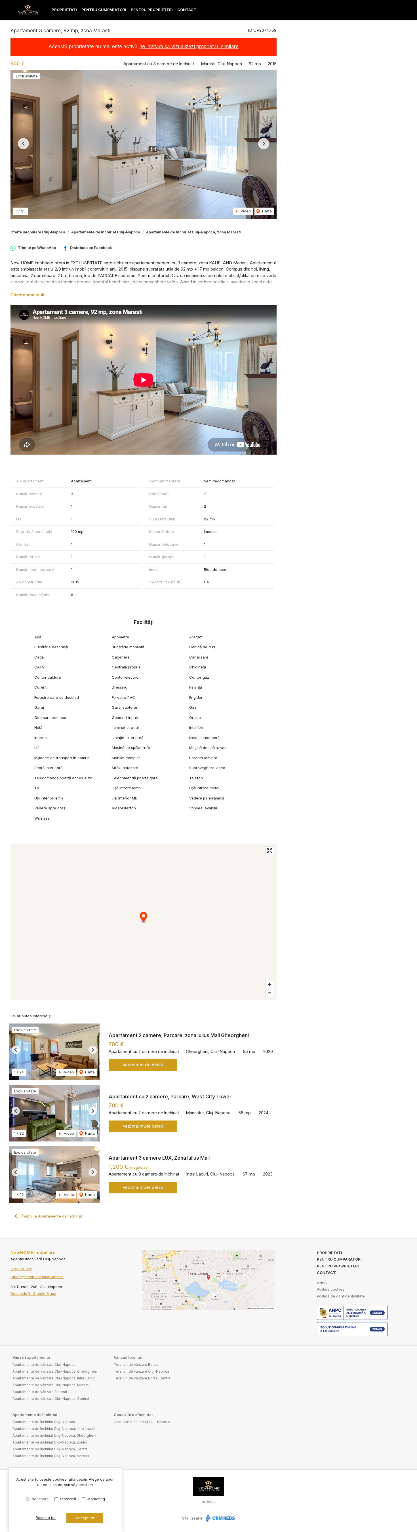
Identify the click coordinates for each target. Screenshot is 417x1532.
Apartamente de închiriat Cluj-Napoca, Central (50, 1449)
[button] (23, 143)
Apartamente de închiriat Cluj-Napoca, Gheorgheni (54, 1435)
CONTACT (186, 9)
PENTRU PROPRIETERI (152, 9)
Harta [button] (266, 211)
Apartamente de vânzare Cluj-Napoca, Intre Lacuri (53, 1378)
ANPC (322, 1282)
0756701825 (21, 1269)
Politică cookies (330, 1289)
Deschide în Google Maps (33, 1293)
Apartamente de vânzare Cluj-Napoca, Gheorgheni (54, 1371)
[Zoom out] (270, 993)
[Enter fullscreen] (270, 851)
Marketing (96, 1499)
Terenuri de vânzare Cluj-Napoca (141, 1371)
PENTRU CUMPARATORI (103, 9)
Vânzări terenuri (128, 1357)
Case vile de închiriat (133, 1414)
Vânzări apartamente (31, 1357)
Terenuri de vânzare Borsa (136, 1364)
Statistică (68, 1499)
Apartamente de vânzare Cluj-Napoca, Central (50, 1398)
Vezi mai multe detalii (143, 1064)
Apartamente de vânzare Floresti (39, 1392)
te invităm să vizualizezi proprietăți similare (189, 46)
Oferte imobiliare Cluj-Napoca (37, 232)
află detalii (78, 1479)
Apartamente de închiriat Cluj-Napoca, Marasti (50, 1456)
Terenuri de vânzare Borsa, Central (142, 1378)
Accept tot (85, 1518)
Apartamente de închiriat (34, 1414)
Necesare (40, 1499)
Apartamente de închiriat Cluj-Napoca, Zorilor (49, 1442)
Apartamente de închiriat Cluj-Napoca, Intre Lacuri (53, 1429)
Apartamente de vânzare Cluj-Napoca (43, 1364)
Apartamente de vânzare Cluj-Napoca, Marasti (50, 1385)
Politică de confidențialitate (341, 1296)
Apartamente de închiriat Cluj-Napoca (105, 232)
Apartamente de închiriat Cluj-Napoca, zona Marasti (193, 232)
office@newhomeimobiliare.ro (37, 1276)
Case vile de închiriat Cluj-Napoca (142, 1422)
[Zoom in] (270, 984)
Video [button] (245, 211)
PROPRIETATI (64, 9)
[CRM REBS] (220, 1518)
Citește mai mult (27, 294)
